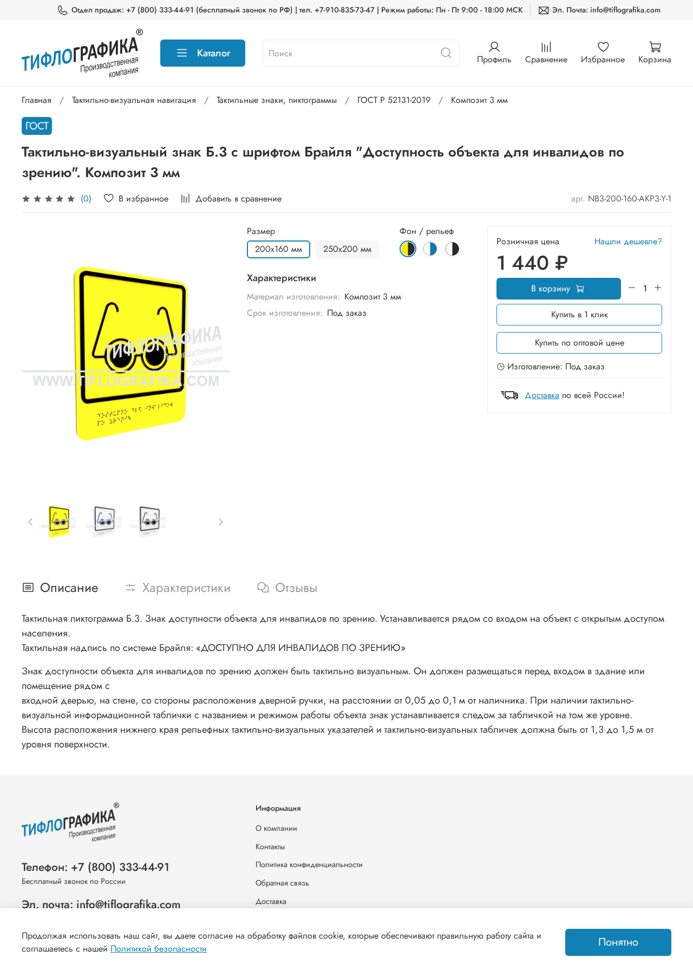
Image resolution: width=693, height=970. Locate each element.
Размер (261, 231)
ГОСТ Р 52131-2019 (393, 100)
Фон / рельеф (427, 231)
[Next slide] (212, 356)
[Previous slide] (39, 356)
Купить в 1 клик (579, 314)
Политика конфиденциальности (309, 864)
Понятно (618, 942)
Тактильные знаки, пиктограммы (277, 100)
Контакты (270, 846)
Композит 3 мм (479, 100)
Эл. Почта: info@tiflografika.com (606, 9)
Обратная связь (282, 882)
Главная (36, 100)
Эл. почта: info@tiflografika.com (101, 904)
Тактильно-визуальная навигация (134, 100)
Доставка (542, 395)
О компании (276, 828)
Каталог (213, 53)
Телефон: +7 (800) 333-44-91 (95, 867)
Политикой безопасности (158, 948)
